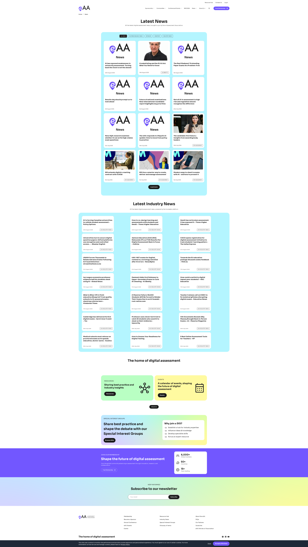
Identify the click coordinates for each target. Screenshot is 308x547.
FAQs (197, 519)
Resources (110, 394)
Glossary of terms (165, 525)
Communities (160, 8)
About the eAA (200, 516)
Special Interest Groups (167, 522)
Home (80, 14)
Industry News (167, 36)
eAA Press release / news (136, 36)
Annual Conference (130, 522)
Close (209, 543)
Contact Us (218, 2)
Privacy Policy (125, 544)
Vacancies (199, 525)
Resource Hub (209, 2)
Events (162, 395)
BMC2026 (187, 8)
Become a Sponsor (130, 519)
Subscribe (173, 497)
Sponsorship (149, 8)
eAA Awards (128, 525)
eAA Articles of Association (205, 528)
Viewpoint (157, 36)
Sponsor (148, 36)
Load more (154, 187)
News (193, 8)
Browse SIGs (109, 440)
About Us (202, 8)
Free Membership (108, 470)
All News (123, 36)
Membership (128, 516)
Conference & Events (174, 8)
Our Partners (200, 522)
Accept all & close (221, 543)
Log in (226, 2)
